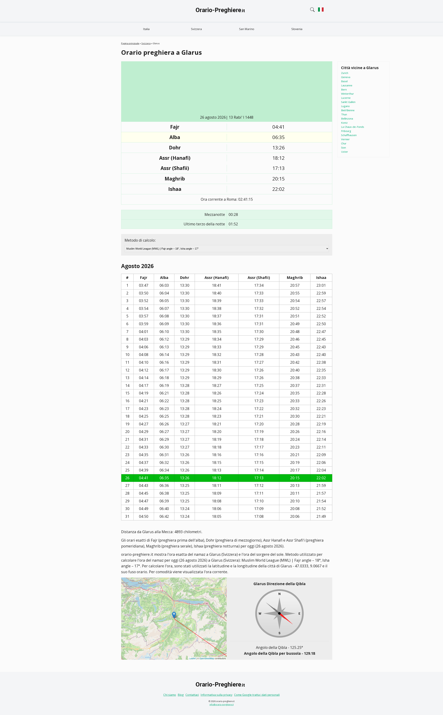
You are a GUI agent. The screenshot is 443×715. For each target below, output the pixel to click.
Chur (343, 143)
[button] (174, 615)
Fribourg (346, 131)
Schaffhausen (349, 135)
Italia (146, 29)
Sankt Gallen (348, 102)
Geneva (345, 77)
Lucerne (346, 97)
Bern (344, 89)
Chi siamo (169, 695)
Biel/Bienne (348, 110)
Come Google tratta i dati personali (257, 695)
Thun (344, 114)
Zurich (344, 73)
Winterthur (347, 93)
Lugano (345, 106)
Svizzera (196, 29)
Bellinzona (347, 118)
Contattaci (192, 695)
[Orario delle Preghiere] (221, 11)
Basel (344, 81)
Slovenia (296, 29)
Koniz (344, 122)
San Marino (246, 29)
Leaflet (192, 658)
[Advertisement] (227, 89)
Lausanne (346, 85)
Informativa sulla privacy (216, 695)
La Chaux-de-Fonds (352, 126)
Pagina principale (130, 43)
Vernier (345, 139)
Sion (343, 147)
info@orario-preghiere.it (222, 704)
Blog (181, 695)
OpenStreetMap (206, 658)
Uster (344, 151)
